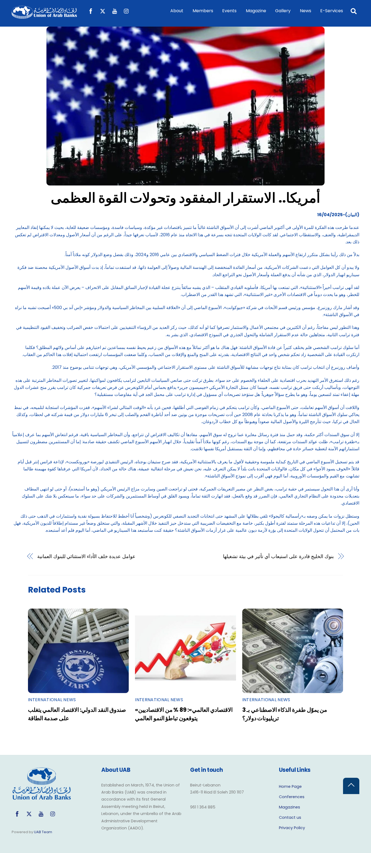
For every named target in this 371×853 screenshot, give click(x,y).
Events (229, 11)
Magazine (256, 11)
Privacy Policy (292, 827)
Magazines (289, 807)
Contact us (290, 817)
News (305, 11)
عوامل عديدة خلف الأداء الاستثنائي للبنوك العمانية (86, 556)
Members (203, 11)
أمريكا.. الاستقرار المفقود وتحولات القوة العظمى (185, 197)
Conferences (291, 797)
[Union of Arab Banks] (44, 16)
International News (52, 700)
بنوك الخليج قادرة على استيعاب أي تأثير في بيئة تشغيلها (278, 556)
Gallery (283, 11)
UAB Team (43, 832)
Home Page (290, 786)
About (176, 11)
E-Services (331, 11)
